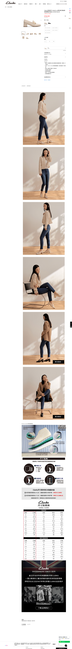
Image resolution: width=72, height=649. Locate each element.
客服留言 (42, 647)
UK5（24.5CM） (48, 30)
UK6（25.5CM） (48, 32)
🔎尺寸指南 (46, 37)
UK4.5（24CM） (55, 27)
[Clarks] (11, 2)
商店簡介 (27, 647)
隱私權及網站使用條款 (29, 648)
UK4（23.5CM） (48, 27)
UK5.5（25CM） (55, 30)
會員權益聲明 (42, 648)
